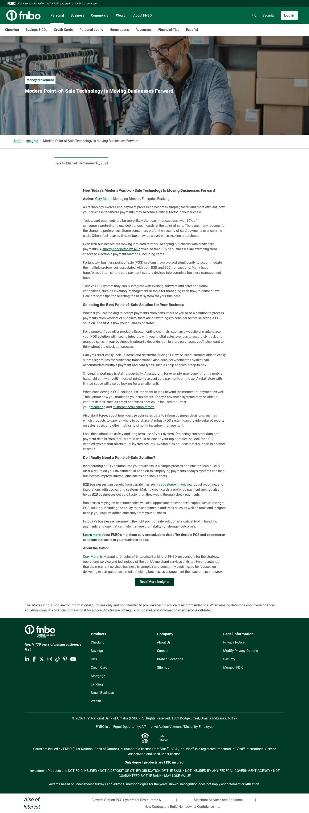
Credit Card (99, 668)
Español (192, 30)
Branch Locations (170, 659)
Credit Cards (63, 30)
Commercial (100, 15)
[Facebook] (34, 659)
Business (77, 15)
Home (16, 141)
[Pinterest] (65, 659)
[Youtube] (73, 659)
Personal (57, 15)
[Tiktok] (57, 659)
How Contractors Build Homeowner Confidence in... (182, 807)
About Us (163, 642)
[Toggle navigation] (276, 27)
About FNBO (142, 15)
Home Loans (119, 30)
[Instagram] (50, 659)
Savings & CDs (36, 30)
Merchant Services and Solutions (218, 800)
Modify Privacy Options (240, 651)
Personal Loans (91, 30)
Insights (32, 141)
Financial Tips (168, 30)
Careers (162, 651)
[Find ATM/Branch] (218, 15)
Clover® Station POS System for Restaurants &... (127, 800)
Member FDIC (233, 668)
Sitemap (163, 668)
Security (269, 15)
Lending (97, 684)
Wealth (121, 15)
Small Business (102, 693)
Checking (12, 30)
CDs (94, 659)
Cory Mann (103, 199)
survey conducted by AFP (121, 249)
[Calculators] (241, 15)
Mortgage (98, 676)
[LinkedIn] (27, 659)
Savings (97, 651)
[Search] (253, 15)
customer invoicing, (177, 484)
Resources (144, 30)
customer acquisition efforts (133, 407)
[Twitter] (41, 659)
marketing (97, 407)
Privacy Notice (233, 642)
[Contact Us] (229, 15)
